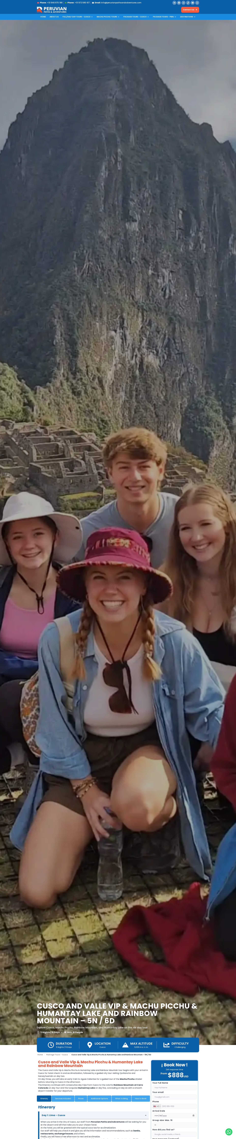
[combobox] (157, 1106)
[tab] (44, 1098)
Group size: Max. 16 (162, 1120)
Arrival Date (158, 1111)
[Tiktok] (188, 3)
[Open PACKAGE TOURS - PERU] (175, 16)
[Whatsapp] (197, 3)
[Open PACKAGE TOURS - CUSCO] (148, 16)
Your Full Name (160, 1083)
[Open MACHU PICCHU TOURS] (118, 16)
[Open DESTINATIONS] (195, 16)
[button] (229, 1132)
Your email (158, 1092)
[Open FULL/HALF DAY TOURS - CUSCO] (92, 16)
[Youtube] (192, 3)
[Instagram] (183, 3)
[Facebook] (179, 3)
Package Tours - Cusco (57, 1054)
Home (40, 1054)
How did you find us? (163, 1130)
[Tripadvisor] (174, 3)
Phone (155, 1102)
